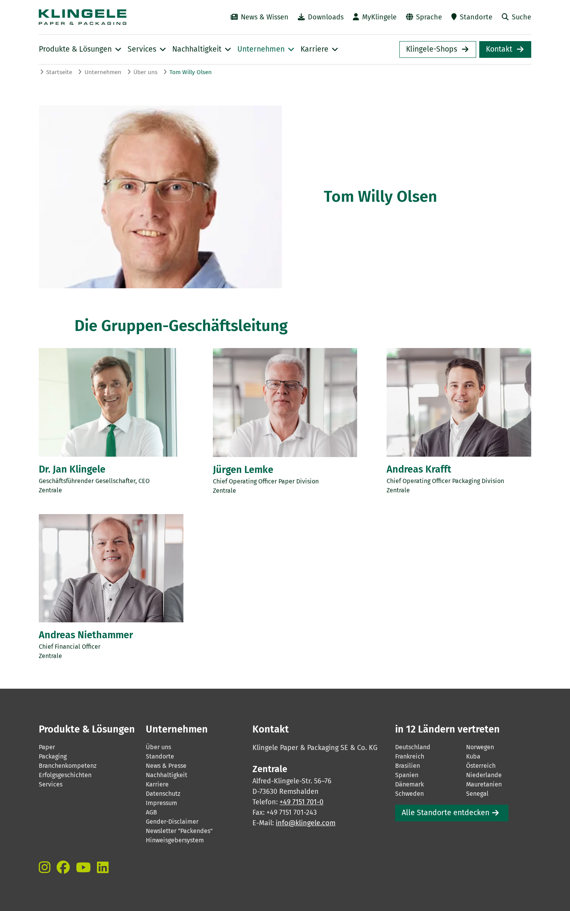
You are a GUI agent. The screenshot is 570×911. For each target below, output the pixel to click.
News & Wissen (264, 17)
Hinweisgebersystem (175, 840)
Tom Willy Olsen (190, 72)
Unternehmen (103, 72)
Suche (521, 17)
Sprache (429, 17)
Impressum (161, 803)
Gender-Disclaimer (172, 821)
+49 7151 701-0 (301, 802)
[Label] (44, 867)
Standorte (476, 17)
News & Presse (166, 765)
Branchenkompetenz (68, 765)
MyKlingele (379, 17)
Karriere (157, 784)
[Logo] (107, 17)
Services (50, 784)
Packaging (53, 756)
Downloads (326, 17)
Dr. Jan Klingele (72, 469)
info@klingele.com (305, 823)
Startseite (59, 72)
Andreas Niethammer (86, 635)
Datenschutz (163, 793)
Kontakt (499, 49)
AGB (151, 812)
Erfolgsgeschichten (65, 775)
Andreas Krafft (419, 469)
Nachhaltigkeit (166, 775)
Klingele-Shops (431, 49)
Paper (47, 747)
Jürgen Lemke (243, 470)
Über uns (145, 72)
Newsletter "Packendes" (179, 831)
